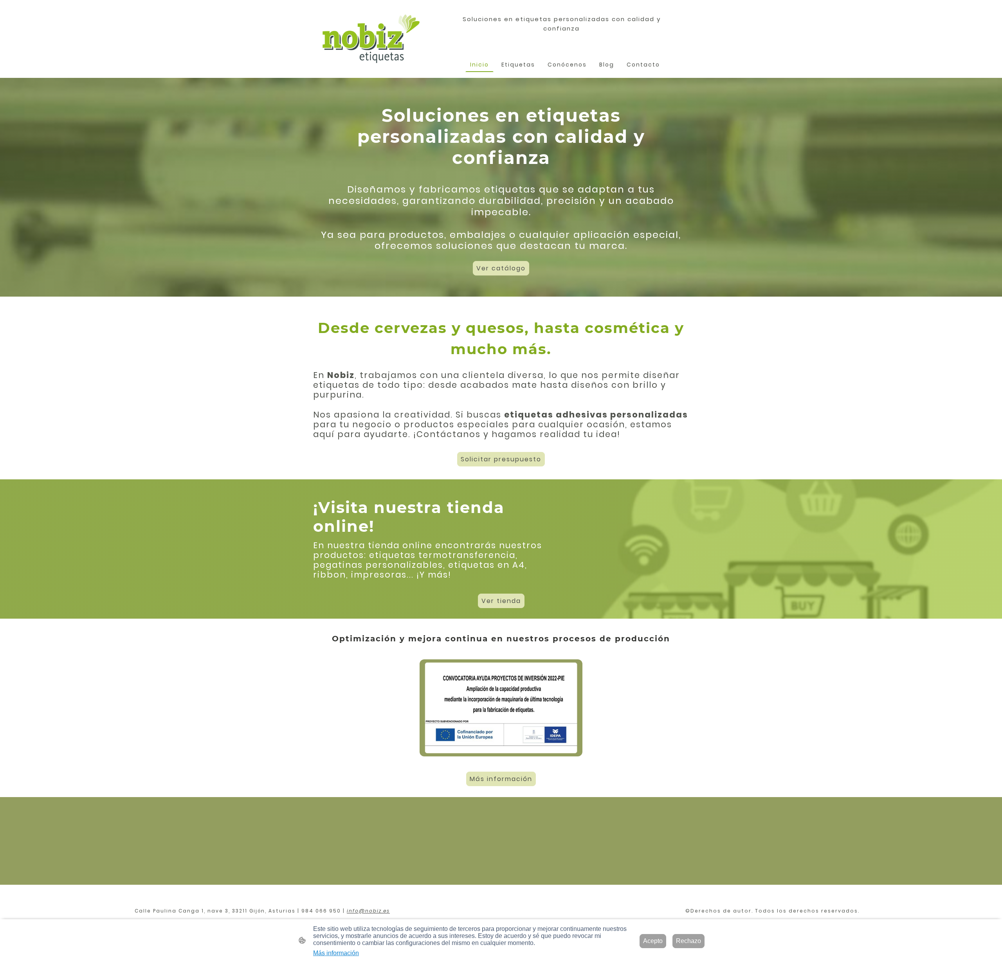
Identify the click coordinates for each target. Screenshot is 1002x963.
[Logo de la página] (371, 38)
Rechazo (688, 941)
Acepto (653, 941)
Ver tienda (501, 600)
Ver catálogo (501, 268)
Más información (501, 778)
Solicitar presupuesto (501, 459)
